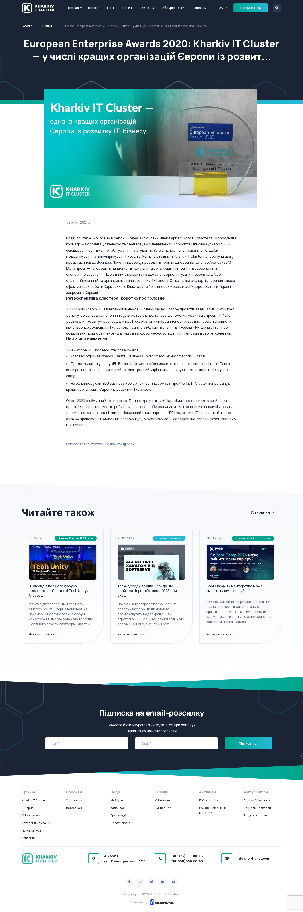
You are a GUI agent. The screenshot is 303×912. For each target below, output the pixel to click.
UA (221, 8)
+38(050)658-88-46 (186, 861)
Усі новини (260, 512)
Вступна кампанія (256, 815)
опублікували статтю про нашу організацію (181, 363)
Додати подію (120, 823)
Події (110, 8)
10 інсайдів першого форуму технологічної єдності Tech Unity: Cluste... (58, 591)
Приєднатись (250, 8)
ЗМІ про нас (163, 808)
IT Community (208, 800)
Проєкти (93, 8)
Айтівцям (148, 8)
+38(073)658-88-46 (186, 856)
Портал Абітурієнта (257, 800)
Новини (128, 8)
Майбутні (117, 800)
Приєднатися (31, 830)
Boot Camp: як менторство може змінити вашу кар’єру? (234, 588)
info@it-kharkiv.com (253, 858)
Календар (117, 808)
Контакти (28, 838)
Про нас (73, 8)
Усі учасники (31, 815)
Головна (27, 26)
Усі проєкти (74, 800)
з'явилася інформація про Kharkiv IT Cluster (170, 383)
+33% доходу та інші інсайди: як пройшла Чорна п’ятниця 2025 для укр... (147, 591)
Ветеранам (198, 8)
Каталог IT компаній (36, 823)
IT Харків (27, 808)
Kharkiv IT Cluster (34, 800)
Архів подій (118, 815)
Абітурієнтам (172, 8)
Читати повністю (42, 634)
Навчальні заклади (257, 808)
